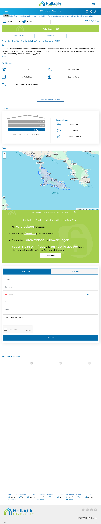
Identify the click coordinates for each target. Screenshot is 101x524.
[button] (4, 153)
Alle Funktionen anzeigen (50, 99)
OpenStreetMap (94, 209)
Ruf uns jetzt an (18, 35)
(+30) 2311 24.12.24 (86, 518)
